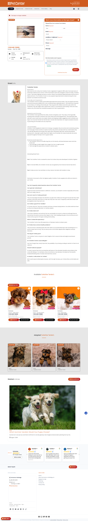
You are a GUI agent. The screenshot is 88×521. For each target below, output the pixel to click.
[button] (79, 454)
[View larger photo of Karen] (54, 288)
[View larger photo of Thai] (78, 288)
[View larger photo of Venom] (29, 288)
